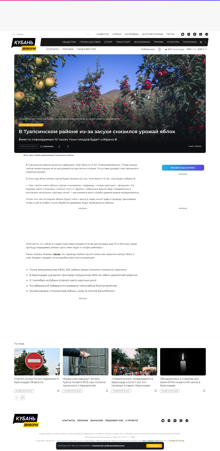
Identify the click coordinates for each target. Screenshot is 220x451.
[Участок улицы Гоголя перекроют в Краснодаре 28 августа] (37, 361)
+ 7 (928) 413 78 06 (175, 441)
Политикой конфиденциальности (108, 446)
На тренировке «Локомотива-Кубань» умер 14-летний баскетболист (72, 291)
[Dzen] (195, 34)
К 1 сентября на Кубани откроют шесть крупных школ (62, 280)
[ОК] (201, 34)
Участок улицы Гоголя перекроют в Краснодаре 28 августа (36, 380)
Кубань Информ (27, 119)
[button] (154, 446)
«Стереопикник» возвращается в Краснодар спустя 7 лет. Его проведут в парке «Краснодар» (132, 382)
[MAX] (183, 34)
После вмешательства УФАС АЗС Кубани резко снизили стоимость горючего (77, 269)
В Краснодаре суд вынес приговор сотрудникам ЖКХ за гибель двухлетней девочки (83, 275)
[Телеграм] (207, 34)
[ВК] (189, 34)
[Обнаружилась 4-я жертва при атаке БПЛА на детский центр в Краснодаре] (183, 361)
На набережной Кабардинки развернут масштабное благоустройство (73, 285)
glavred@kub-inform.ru (152, 441)
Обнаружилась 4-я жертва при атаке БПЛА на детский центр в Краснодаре (180, 382)
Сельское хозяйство (47, 119)
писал (56, 254)
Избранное (148, 49)
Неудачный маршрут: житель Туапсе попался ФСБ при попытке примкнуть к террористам (84, 382)
